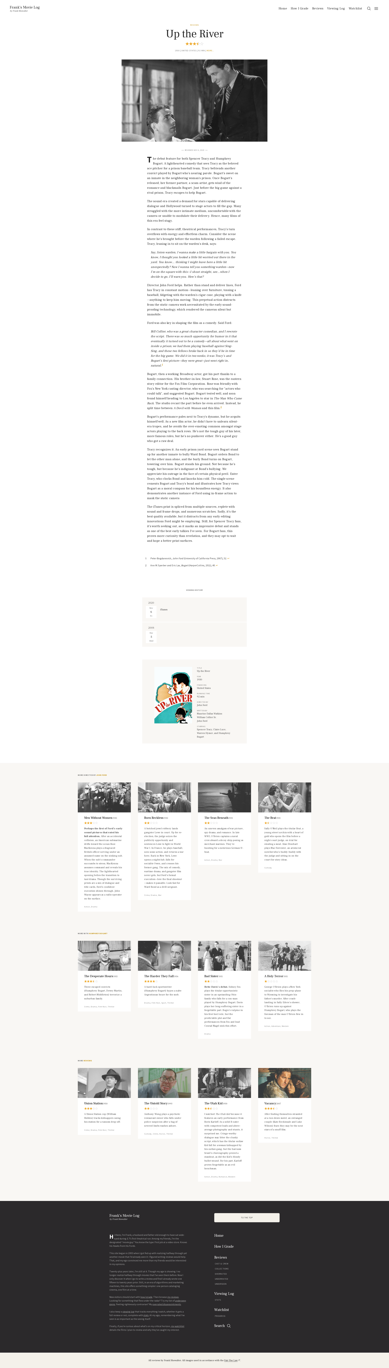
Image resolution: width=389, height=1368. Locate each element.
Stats (218, 1300)
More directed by (92, 775)
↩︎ (228, 558)
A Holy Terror (276, 976)
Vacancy (272, 1103)
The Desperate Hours (101, 976)
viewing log (128, 1311)
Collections (222, 1269)
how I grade (146, 1297)
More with (93, 933)
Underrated (221, 1279)
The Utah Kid (215, 1103)
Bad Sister (213, 976)
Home (283, 8)
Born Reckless (156, 818)
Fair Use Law (231, 1360)
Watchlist (355, 8)
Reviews (318, 8)
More (85, 1061)
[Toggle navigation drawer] (376, 8)
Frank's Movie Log (25, 7)
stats (146, 1315)
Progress (220, 1316)
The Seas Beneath (218, 818)
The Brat (272, 818)
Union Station (96, 1103)
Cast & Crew (221, 1264)
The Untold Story (158, 1103)
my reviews (173, 1297)
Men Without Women (100, 818)
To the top (247, 1217)
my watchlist (177, 1326)
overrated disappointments (166, 1304)
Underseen (221, 1284)
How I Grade (299, 8)
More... (210, 50)
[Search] (369, 8)
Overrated (221, 1274)
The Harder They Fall (161, 976)
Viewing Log (336, 8)
